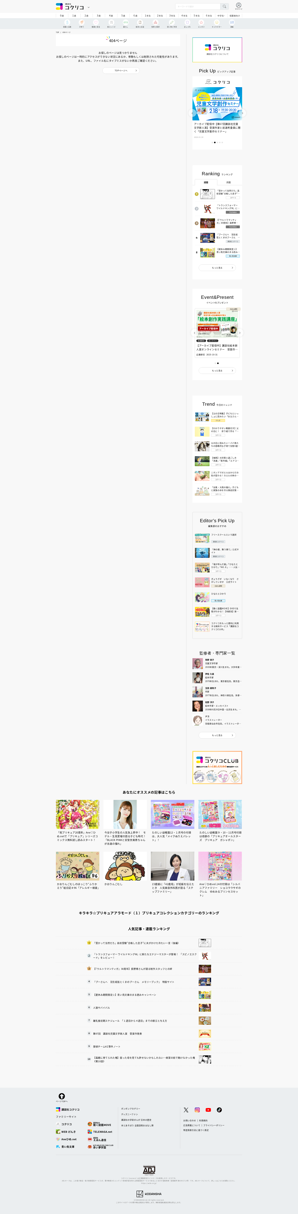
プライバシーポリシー (214, 1125)
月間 (228, 182)
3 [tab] (217, 142)
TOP (57, 32)
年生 (148, 15)
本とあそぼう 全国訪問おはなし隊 (137, 1125)
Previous (192, 113)
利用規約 (203, 1120)
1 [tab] (212, 142)
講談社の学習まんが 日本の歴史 (136, 1119)
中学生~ (221, 15)
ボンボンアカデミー (130, 1108)
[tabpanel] (217, 113)
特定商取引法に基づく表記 (196, 1130)
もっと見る (217, 267)
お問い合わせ (189, 1120)
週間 (206, 182)
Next (242, 113)
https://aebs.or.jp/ (149, 1183)
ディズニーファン (129, 1114)
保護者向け (235, 15)
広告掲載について (191, 1125)
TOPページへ (121, 70)
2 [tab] (215, 142)
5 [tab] (222, 142)
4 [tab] (220, 142)
